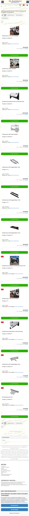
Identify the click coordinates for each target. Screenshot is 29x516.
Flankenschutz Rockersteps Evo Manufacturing (12, 331)
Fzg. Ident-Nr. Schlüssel (5, 470)
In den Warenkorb (14, 55)
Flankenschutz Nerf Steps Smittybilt (10, 134)
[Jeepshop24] (14, 2)
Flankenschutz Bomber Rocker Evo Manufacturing (13, 101)
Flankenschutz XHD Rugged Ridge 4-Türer (11, 232)
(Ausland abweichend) (14, 43)
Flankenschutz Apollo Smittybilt (9, 68)
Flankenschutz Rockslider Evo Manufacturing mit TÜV (13, 265)
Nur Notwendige (14, 509)
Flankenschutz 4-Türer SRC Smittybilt (10, 35)
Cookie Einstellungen (5, 475)
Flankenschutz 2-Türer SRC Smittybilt (10, 298)
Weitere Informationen (14, 513)
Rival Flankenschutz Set (7, 397)
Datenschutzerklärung (23, 502)
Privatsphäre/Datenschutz (6, 474)
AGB (2, 473)
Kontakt (2, 468)
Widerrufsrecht (4, 469)
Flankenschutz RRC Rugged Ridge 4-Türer (11, 364)
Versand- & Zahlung (5, 467)
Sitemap (3, 440)
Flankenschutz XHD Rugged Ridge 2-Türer (11, 200)
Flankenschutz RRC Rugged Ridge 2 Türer (11, 167)
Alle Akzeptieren (14, 505)
